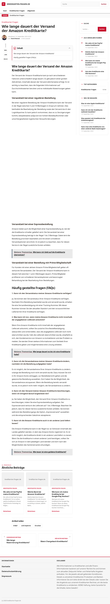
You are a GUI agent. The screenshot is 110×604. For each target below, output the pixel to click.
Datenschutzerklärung (11, 571)
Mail (5, 50)
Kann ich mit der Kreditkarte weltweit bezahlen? (91, 111)
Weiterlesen (7, 511)
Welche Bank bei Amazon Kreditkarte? (36, 493)
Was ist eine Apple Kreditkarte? (93, 103)
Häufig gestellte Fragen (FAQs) (25, 57)
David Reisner (15, 38)
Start (5, 11)
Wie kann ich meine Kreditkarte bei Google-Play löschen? (60, 494)
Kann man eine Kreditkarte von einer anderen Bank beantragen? (93, 128)
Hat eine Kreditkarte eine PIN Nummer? (94, 72)
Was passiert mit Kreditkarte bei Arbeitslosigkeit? (93, 119)
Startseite (6, 566)
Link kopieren (26, 526)
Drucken (38, 526)
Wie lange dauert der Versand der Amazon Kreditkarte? (34, 53)
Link (5, 54)
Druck (6, 59)
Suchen (103, 4)
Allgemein (31, 11)
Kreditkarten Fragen (17, 11)
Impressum (6, 576)
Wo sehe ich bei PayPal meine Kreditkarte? (12, 493)
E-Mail (15, 526)
